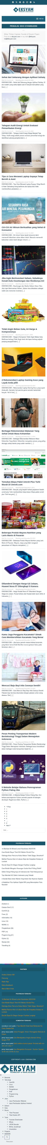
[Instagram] (27, 2)
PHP (3, 931)
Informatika (5, 917)
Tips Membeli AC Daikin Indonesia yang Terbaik (17, 875)
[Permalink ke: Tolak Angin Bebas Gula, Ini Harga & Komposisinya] (23, 312)
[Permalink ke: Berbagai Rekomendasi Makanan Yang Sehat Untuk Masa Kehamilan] (23, 414)
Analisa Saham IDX (8, 975)
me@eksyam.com (10, 39)
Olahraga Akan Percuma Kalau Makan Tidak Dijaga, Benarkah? (23, 855)
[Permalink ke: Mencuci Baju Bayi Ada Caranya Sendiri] (23, 668)
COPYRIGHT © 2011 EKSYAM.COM (23, 1059)
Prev (9, 807)
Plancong (5, 978)
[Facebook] (13, 2)
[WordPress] (23, 2)
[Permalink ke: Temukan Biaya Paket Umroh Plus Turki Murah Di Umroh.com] (23, 465)
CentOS (4, 911)
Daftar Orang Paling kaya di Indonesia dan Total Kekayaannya (22, 872)
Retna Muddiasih (7, 985)
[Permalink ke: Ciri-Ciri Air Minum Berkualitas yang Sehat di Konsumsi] (23, 210)
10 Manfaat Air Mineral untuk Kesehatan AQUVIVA (18, 849)
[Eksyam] (23, 9)
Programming (6, 935)
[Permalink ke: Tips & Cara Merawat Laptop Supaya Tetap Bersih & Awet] (23, 159)
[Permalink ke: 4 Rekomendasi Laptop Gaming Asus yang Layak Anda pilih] (23, 363)
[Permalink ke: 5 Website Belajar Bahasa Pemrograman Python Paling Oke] (23, 770)
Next (7, 825)
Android (4, 904)
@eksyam (32, 36)
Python (4, 938)
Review (4, 942)
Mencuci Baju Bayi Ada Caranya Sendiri (21, 685)
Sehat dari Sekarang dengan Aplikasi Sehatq (23, 77)
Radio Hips (5, 981)
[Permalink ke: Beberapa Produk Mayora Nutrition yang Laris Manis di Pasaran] (23, 515)
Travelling (5, 945)
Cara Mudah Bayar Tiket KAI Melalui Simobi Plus (18, 852)
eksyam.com (16, 36)
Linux (3, 921)
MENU (41, 19)
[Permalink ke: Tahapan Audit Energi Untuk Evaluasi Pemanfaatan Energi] (23, 108)
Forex (3, 914)
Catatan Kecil (6, 907)
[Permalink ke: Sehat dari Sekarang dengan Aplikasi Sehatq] (23, 60)
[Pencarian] (7, 1137)
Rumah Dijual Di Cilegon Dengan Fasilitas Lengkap (18, 865)
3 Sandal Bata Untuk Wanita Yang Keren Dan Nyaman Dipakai (22, 879)
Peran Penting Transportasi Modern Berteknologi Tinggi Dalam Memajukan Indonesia (20, 736)
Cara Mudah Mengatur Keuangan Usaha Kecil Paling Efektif (21, 868)
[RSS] (34, 2)
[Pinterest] (20, 2)
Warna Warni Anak (8, 988)
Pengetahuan (6, 928)
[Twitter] (16, 2)
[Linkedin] (30, 2)
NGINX (4, 924)
